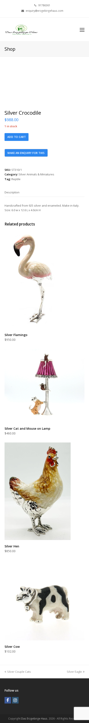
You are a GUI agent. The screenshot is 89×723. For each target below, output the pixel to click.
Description (12, 192)
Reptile (16, 179)
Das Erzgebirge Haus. (34, 718)
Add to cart (16, 137)
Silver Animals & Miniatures (36, 174)
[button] (82, 29)
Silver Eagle (74, 672)
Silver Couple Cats (19, 672)
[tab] (12, 192)
